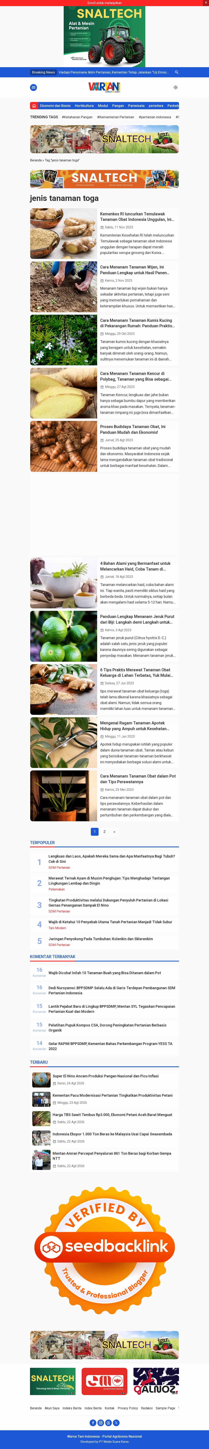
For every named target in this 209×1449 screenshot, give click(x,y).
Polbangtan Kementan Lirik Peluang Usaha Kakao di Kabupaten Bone (111, 72)
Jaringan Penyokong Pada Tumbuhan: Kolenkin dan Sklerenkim (101, 939)
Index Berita (93, 1408)
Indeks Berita (71, 1408)
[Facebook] (93, 1422)
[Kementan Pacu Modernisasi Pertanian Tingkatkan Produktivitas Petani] (41, 1099)
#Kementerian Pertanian (115, 117)
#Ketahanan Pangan (77, 117)
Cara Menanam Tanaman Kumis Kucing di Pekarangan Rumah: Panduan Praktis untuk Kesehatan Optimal (136, 326)
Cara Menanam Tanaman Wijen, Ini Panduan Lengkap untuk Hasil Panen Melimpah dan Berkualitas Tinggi (133, 273)
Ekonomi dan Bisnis (55, 106)
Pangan (118, 106)
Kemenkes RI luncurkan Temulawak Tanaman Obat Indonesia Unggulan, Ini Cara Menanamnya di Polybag (135, 220)
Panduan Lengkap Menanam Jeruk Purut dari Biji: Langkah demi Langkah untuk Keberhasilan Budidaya (137, 622)
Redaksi (147, 1408)
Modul (103, 106)
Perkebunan (177, 106)
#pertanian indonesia (155, 117)
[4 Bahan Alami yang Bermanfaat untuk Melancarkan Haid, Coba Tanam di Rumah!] (63, 583)
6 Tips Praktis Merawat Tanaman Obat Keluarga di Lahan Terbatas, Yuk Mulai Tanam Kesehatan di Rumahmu (135, 675)
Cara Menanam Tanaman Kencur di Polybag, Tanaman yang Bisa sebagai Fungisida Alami (134, 379)
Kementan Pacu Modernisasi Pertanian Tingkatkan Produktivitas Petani (113, 1095)
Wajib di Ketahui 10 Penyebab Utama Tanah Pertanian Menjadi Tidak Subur (110, 922)
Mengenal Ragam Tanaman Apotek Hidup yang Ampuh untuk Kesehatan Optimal (133, 729)
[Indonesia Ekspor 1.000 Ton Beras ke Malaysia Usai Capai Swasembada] (41, 1138)
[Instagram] (100, 1422)
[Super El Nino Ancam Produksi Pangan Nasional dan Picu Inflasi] (41, 1080)
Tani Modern (57, 928)
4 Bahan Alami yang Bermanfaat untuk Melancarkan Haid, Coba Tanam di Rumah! (135, 569)
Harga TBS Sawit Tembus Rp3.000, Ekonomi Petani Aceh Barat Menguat (112, 1115)
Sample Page (165, 1408)
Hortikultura (84, 106)
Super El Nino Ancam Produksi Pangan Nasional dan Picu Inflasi (106, 1076)
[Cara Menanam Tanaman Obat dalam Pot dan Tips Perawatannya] (63, 795)
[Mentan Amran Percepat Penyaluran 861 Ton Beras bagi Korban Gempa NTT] (41, 1160)
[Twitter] (116, 1422)
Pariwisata (136, 106)
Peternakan (57, 889)
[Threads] (108, 1422)
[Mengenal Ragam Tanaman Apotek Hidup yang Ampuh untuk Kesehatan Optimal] (63, 742)
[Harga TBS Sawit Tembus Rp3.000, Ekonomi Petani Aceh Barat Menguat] (41, 1118)
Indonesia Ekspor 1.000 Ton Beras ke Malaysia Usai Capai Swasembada (112, 1134)
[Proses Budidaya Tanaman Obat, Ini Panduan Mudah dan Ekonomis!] (63, 446)
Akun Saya (52, 1408)
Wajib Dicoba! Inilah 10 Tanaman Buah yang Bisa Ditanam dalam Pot (105, 973)
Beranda (36, 1408)
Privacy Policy (128, 1408)
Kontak (110, 1408)
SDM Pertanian (59, 867)
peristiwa (156, 106)
